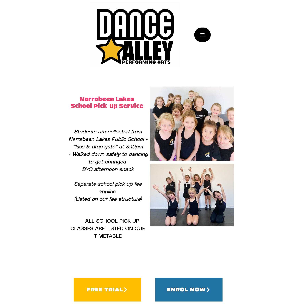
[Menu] (202, 35)
